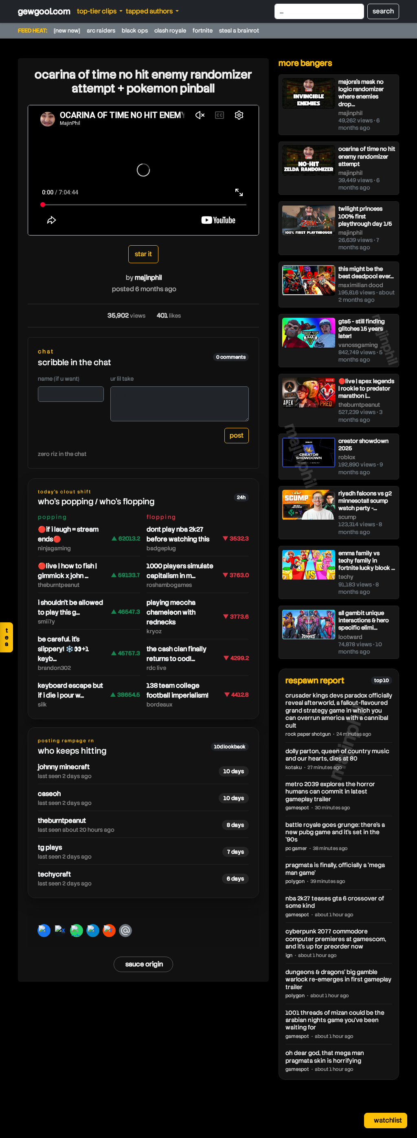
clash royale (170, 30)
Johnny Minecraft (64, 767)
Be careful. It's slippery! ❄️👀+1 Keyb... (63, 649)
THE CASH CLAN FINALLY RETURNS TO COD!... (176, 654)
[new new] (67, 30)
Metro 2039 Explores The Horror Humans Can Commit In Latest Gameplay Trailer (330, 791)
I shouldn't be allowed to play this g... (70, 607)
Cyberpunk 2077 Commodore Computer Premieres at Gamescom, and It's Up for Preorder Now (335, 939)
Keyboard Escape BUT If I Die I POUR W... (70, 690)
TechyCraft (54, 874)
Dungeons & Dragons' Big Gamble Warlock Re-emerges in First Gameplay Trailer (338, 979)
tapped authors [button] (150, 11)
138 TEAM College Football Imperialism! (177, 690)
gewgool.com (44, 11)
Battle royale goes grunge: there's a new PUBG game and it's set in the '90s (335, 832)
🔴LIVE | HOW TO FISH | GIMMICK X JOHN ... (67, 571)
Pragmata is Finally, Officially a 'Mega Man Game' (335, 868)
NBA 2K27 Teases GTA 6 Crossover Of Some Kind (334, 902)
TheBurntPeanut (62, 820)
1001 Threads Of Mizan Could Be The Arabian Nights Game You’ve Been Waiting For (334, 1020)
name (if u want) (58, 378)
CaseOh (49, 793)
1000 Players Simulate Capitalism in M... (180, 571)
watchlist (387, 1120)
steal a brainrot (239, 30)
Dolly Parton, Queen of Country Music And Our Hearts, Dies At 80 (337, 755)
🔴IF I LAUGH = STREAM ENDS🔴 (68, 534)
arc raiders (101, 30)
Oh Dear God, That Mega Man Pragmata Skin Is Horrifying (324, 1056)
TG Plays (50, 847)
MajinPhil (148, 277)
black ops (135, 30)
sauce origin (144, 964)
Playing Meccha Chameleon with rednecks (171, 612)
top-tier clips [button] (97, 11)
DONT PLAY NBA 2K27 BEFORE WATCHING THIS (178, 534)
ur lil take (122, 378)
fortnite (203, 30)
